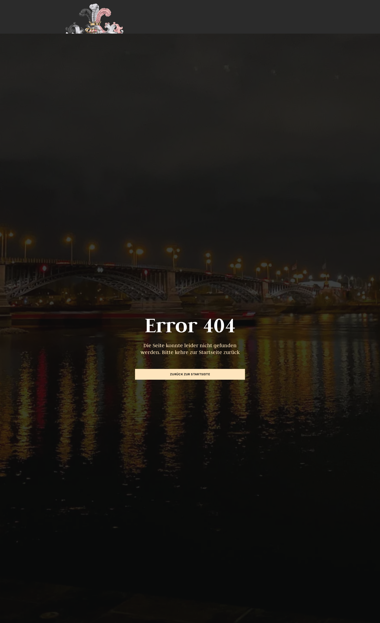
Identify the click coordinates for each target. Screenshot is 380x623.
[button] (9, 613)
